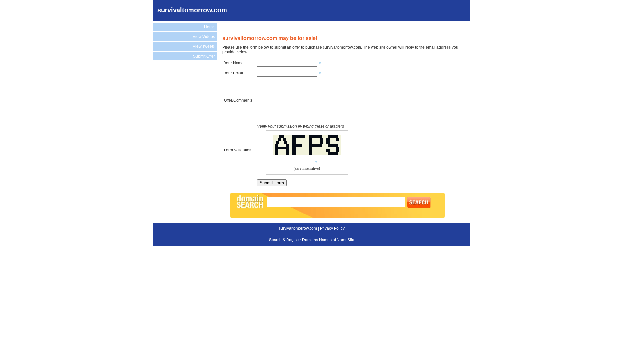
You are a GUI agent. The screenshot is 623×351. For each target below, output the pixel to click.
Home (209, 27)
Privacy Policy (332, 228)
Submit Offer (204, 56)
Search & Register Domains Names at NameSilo (311, 240)
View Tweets (204, 46)
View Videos (204, 36)
